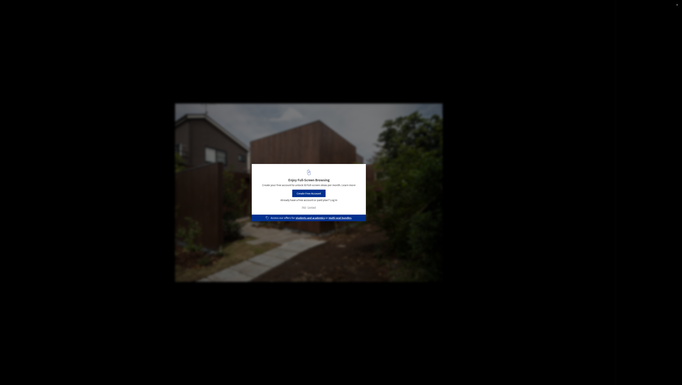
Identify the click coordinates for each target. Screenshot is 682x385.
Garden (25, 376)
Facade (40, 376)
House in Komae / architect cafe (32, 6)
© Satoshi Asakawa (14, 12)
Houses (10, 376)
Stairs (55, 376)
